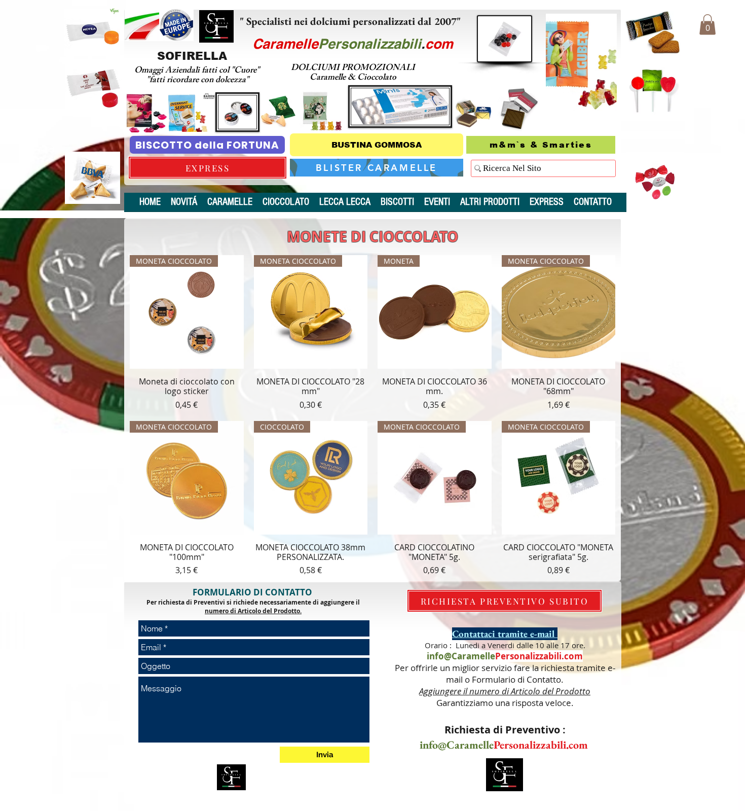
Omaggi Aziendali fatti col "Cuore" (198, 71)
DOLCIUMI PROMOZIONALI (353, 68)
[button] (707, 24)
